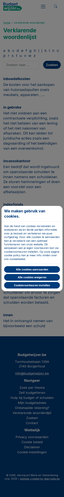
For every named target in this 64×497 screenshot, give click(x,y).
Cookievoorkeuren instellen (32, 285)
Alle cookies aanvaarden (32, 269)
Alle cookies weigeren (32, 277)
